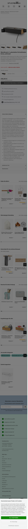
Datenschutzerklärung (5, 514)
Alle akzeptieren (13, 517)
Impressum (18, 514)
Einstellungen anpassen (14, 525)
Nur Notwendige (13, 521)
